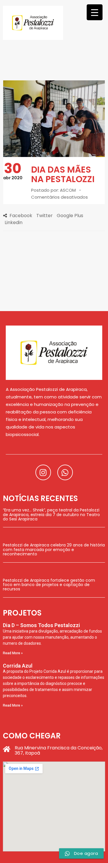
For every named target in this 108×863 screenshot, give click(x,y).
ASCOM (68, 190)
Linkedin (13, 222)
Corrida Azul (18, 666)
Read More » (13, 653)
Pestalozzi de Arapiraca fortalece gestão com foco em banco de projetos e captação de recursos (49, 584)
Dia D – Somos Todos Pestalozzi (41, 625)
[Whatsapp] (65, 472)
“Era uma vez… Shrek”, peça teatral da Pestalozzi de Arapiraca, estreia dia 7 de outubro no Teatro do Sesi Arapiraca (51, 514)
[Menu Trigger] (95, 12)
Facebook (21, 215)
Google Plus (70, 215)
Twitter (44, 215)
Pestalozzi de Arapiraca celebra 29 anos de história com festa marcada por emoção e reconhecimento (54, 549)
